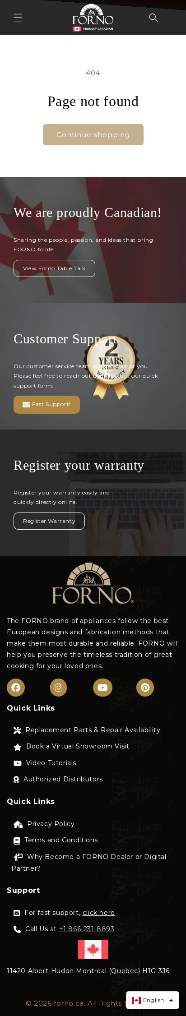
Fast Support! (51, 404)
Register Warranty (49, 520)
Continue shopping (93, 134)
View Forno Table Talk (54, 268)
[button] (18, 18)
